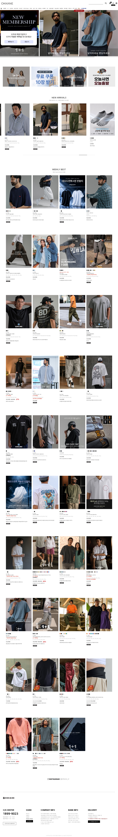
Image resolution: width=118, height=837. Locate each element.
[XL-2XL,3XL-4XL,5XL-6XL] (71, 143)
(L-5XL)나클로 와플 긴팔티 (9, 394)
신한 (69, 813)
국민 (69, 817)
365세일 (65, 8)
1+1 (8, 8)
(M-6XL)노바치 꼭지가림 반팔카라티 (91, 514)
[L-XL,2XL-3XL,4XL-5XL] (11, 397)
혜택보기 (11, 42)
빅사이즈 (20, 8)
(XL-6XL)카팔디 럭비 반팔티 (9, 454)
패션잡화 (61, 8)
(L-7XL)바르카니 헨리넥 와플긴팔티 (14, 140)
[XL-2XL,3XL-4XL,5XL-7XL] (92, 396)
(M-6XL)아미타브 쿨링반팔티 (90, 334)
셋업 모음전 (51, 8)
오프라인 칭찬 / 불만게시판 (10, 823)
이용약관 (27, 817)
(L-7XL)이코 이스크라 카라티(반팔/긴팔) (66, 756)
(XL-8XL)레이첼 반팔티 (8, 697)
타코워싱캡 (62, 452)
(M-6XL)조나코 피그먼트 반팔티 (64, 514)
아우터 (31, 8)
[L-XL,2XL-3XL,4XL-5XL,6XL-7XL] (16, 143)
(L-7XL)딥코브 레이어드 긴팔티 (37, 697)
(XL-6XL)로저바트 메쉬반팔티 (36, 333)
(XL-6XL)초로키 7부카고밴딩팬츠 (64, 395)
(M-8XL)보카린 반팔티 (38, 757)
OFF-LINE (75, 8)
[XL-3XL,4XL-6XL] (37, 215)
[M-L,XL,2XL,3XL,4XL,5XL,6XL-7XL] (13, 517)
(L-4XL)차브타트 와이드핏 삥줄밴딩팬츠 (43, 140)
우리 (69, 820)
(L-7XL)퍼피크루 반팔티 (89, 453)
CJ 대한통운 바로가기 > (94, 821)
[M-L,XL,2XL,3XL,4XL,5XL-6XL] (66, 516)
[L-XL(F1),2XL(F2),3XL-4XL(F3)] (44, 143)
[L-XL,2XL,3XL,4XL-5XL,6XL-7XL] (13, 578)
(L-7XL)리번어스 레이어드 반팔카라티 (38, 453)
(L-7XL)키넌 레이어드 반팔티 (12, 575)
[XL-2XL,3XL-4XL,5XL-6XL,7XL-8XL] (14, 275)
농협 (69, 815)
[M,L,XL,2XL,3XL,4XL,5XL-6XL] (39, 579)
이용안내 (27, 815)
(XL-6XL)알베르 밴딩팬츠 (63, 333)
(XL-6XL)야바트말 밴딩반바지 (91, 273)
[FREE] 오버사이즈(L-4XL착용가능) (91, 215)
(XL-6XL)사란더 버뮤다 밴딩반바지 (37, 213)
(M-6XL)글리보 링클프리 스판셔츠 (91, 575)
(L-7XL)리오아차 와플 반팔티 (10, 213)
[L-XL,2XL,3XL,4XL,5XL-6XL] (39, 639)
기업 (69, 818)
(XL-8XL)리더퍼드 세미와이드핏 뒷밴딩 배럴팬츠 (13, 273)
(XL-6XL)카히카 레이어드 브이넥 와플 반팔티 (72, 140)
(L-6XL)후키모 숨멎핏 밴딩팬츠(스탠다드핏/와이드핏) (94, 697)
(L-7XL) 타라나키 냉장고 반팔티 (10, 334)
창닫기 (27, 42)
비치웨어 (44, 8)
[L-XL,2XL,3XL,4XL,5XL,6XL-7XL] (67, 759)
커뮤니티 (70, 8)
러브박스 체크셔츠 (89, 213)
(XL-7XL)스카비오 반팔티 (89, 394)
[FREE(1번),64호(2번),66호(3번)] (66, 454)
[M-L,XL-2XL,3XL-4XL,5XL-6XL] (93, 336)
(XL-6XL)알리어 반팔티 (8, 756)
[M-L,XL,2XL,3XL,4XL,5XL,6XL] (66, 215)
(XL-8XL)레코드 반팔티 (62, 636)
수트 (47, 8)
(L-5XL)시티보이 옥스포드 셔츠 (37, 394)
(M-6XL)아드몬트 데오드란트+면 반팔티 (65, 213)
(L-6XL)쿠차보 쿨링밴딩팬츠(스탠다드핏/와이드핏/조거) (41, 637)
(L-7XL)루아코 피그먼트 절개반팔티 (65, 574)
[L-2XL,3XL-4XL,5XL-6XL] (38, 275)
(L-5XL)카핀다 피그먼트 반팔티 (64, 697)
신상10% (11, 8)
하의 (36, 8)
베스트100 (16, 8)
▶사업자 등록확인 (57, 817)
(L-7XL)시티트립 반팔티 (89, 636)
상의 (34, 8)
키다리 (26, 8)
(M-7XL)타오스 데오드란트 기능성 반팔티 (12, 514)
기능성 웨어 (56, 8)
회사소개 (27, 813)
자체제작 (4, 8)
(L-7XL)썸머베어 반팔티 (36, 514)
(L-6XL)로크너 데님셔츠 (36, 273)
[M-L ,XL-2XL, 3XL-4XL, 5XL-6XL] (93, 516)
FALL (79, 8)
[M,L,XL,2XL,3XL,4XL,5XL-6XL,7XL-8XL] (41, 760)
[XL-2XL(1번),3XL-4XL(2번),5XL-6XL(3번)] (41, 335)
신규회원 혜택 (83, 8)
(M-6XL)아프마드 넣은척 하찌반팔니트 (11, 637)
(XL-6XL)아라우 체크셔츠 (97, 140)
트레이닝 (39, 8)
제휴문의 (30, 821)
